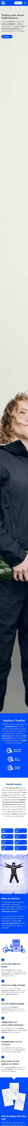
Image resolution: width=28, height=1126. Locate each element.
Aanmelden (6, 36)
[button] (18, 2)
